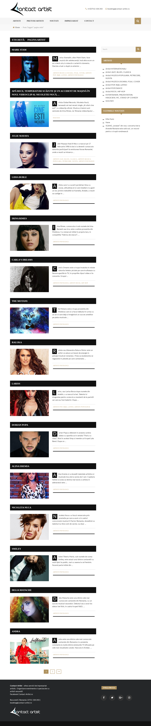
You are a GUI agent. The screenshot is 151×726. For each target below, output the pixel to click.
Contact (89, 21)
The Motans (19, 301)
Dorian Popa (20, 425)
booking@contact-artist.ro (119, 9)
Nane (108, 122)
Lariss (16, 383)
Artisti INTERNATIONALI (116, 69)
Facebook (14, 694)
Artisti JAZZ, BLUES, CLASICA (65, 159)
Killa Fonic (110, 119)
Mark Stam (19, 49)
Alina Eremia (20, 466)
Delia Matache (21, 590)
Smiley (16, 548)
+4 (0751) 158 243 (95, 9)
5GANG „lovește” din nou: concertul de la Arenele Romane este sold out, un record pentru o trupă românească (123, 128)
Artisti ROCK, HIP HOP (78, 283)
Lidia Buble (19, 177)
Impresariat (71, 21)
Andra (16, 631)
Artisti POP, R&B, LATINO (63, 407)
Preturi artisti (35, 21)
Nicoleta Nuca (21, 507)
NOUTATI (54, 21)
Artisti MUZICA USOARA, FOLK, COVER (69, 73)
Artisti (17, 21)
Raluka (17, 342)
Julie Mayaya (20, 136)
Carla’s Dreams (22, 259)
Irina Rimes (19, 218)
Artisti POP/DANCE (76, 75)
